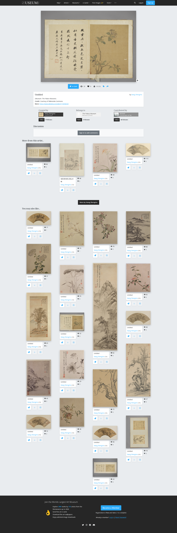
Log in (141, 3)
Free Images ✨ (97, 3)
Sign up (150, 3)
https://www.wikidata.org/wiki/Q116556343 (54, 104)
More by (88, 202)
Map (58, 3)
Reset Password (120, 517)
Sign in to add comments (88, 133)
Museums (75, 3)
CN (39, 168)
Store (109, 3)
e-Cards (85, 3)
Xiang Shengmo (137, 95)
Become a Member (111, 508)
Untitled (30, 165)
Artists (66, 3)
